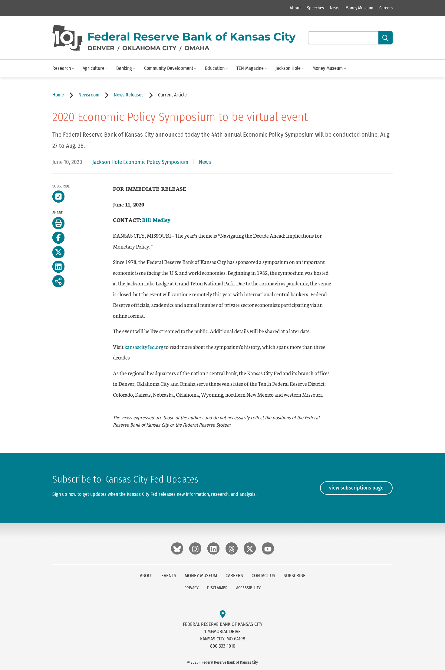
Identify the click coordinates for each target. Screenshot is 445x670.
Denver (100, 48)
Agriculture (93, 68)
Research (61, 68)
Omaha (196, 48)
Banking (124, 68)
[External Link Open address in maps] (223, 614)
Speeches (315, 8)
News (334, 8)
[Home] (67, 38)
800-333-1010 (222, 646)
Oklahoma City (149, 48)
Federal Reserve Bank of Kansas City (191, 36)
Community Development (168, 68)
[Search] (385, 37)
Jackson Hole (288, 68)
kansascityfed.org (143, 346)
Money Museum (359, 8)
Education (215, 68)
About (295, 8)
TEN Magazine (250, 68)
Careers (386, 8)
